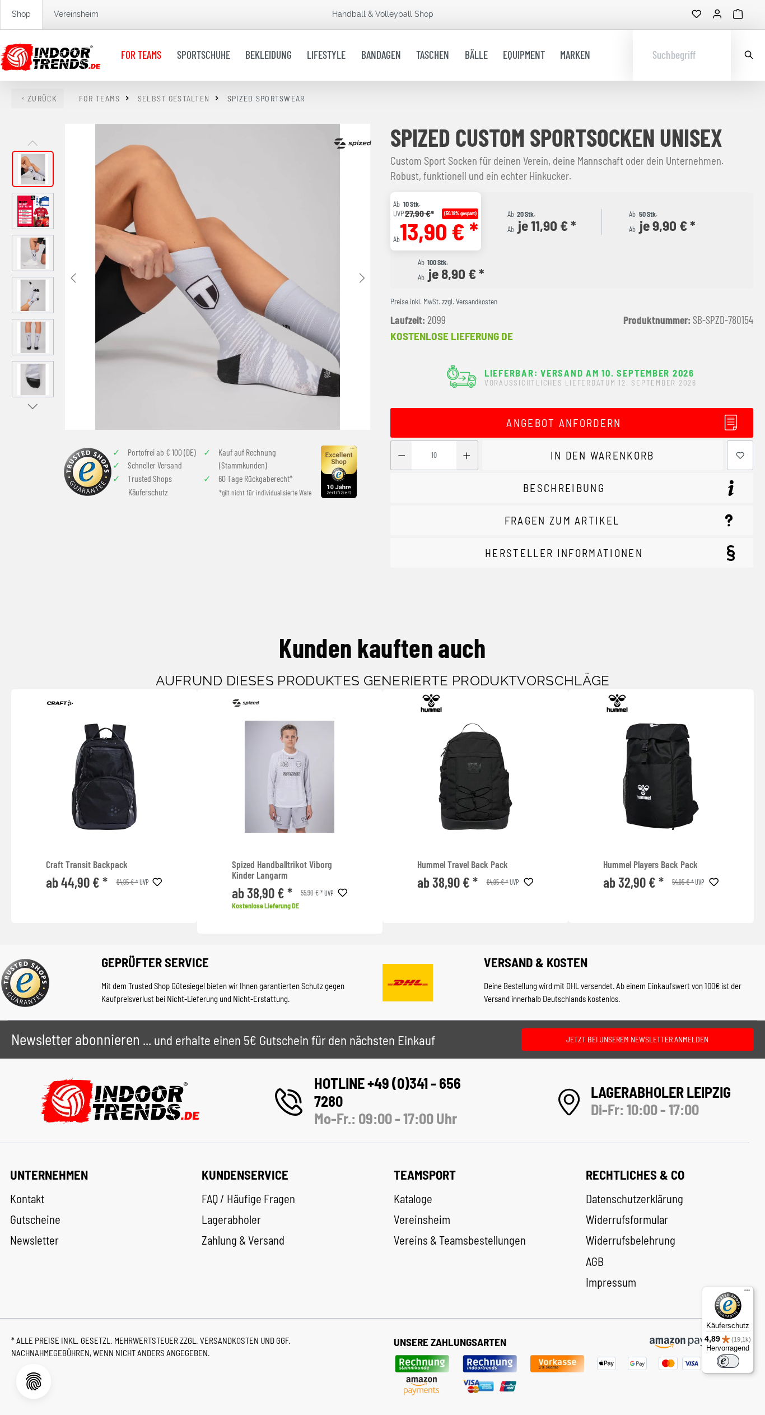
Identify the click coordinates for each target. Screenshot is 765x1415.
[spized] (352, 143)
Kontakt (27, 1198)
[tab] (571, 423)
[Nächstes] (361, 277)
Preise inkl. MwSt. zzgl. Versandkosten (443, 301)
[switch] (728, 1361)
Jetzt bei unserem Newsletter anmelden (637, 1039)
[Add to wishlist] (157, 880)
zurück (42, 98)
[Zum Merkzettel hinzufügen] (740, 455)
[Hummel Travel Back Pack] (475, 777)
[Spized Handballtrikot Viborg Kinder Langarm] (290, 777)
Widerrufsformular (627, 1219)
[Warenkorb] (738, 14)
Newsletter (34, 1240)
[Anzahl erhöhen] (467, 455)
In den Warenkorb (603, 455)
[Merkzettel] (696, 14)
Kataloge (413, 1198)
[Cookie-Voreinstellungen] (33, 1381)
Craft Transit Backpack (87, 864)
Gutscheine (35, 1219)
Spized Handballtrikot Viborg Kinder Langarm (282, 870)
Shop (21, 14)
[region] (191, 276)
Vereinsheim (76, 14)
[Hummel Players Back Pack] (661, 777)
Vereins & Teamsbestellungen (460, 1240)
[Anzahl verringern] (401, 455)
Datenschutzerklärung (634, 1198)
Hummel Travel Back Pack (462, 864)
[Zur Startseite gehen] (50, 55)
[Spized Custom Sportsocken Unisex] (217, 276)
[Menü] (747, 1293)
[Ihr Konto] (717, 14)
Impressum (611, 1282)
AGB (595, 1261)
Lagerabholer (231, 1219)
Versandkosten (230, 1340)
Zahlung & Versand (243, 1240)
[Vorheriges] (73, 277)
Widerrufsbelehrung (630, 1240)
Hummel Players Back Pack (650, 864)
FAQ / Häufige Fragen (248, 1198)
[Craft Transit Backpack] (104, 777)
